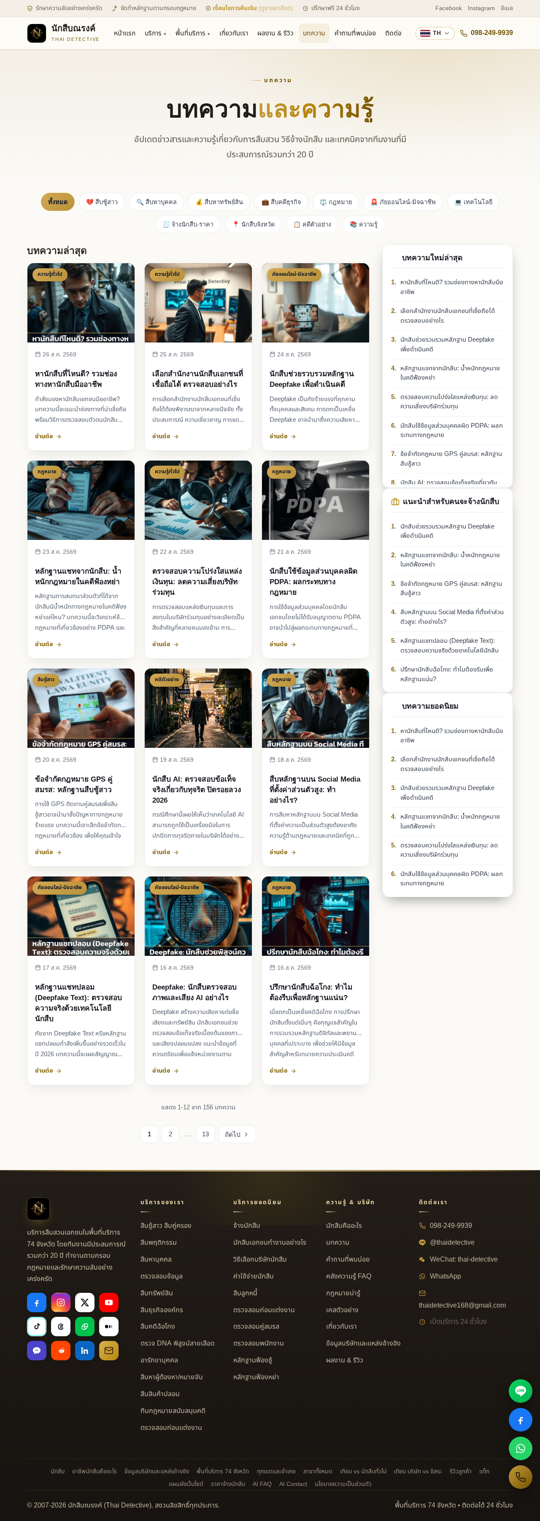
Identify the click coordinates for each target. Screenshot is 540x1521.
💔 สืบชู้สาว (102, 202)
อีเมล (507, 8)
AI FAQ (262, 1484)
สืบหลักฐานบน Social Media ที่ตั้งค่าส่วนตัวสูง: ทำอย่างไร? (315, 789)
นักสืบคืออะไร (344, 1226)
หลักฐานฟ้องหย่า (256, 1377)
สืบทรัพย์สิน (156, 1293)
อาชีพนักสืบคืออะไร (94, 1471)
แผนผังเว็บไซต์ (186, 1484)
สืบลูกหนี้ (245, 1293)
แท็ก (484, 1471)
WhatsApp (444, 1276)
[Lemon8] (84, 1326)
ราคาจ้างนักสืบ (228, 1484)
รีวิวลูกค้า (461, 1471)
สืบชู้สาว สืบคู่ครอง (166, 1226)
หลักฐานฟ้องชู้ (252, 1360)
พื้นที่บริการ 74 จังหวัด (223, 1471)
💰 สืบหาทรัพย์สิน (219, 202)
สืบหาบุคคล (156, 1259)
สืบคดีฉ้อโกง (157, 1326)
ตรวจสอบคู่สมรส (256, 1326)
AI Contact (293, 1484)
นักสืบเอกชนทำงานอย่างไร (269, 1243)
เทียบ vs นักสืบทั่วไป (363, 1471)
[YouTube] (109, 1302)
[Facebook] (36, 1302)
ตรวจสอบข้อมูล (161, 1276)
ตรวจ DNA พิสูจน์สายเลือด (177, 1343)
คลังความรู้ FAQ (348, 1276)
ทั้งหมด (58, 202)
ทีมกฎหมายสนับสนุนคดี (172, 1411)
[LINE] (520, 1391)
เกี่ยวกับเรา (233, 33)
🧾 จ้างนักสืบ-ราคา (187, 224)
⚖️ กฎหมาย (335, 202)
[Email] (109, 1350)
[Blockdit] (36, 1350)
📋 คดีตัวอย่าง (312, 224)
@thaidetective (451, 1243)
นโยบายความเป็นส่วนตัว (343, 1484)
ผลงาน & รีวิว (275, 33)
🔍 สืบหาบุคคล (156, 202)
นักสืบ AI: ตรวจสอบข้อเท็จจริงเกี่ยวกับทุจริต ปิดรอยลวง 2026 (196, 789)
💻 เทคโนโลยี (473, 202)
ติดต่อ (393, 33)
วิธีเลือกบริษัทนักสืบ (260, 1259)
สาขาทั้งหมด (317, 1471)
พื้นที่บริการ (190, 33)
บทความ (314, 33)
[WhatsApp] (520, 1448)
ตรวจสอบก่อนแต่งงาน (171, 1428)
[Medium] (109, 1326)
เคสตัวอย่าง (342, 1310)
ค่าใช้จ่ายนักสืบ (253, 1276)
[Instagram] (60, 1302)
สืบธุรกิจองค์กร (161, 1310)
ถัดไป (232, 1134)
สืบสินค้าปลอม (160, 1394)
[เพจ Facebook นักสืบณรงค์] (520, 1420)
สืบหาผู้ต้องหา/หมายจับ (171, 1377)
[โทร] (520, 1477)
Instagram (481, 8)
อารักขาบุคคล (159, 1360)
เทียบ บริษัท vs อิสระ (418, 1471)
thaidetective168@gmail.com (462, 1305)
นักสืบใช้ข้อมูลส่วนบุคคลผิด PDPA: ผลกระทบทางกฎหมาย (313, 581)
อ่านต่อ (44, 436)
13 (205, 1134)
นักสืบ (58, 1471)
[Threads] (60, 1326)
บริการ (153, 33)
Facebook (448, 8)
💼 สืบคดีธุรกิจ (281, 202)
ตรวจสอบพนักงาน (258, 1343)
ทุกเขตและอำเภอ (276, 1471)
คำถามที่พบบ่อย (355, 33)
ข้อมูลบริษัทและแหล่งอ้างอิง (363, 1343)
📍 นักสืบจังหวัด (253, 224)
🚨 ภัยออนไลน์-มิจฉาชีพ (403, 202)
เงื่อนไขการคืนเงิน (252, 8)
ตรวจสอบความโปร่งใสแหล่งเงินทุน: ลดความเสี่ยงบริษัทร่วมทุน (197, 581)
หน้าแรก (124, 33)
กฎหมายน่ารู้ (343, 1293)
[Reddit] (60, 1350)
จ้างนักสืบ (246, 1226)
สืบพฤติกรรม (158, 1243)
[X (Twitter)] (84, 1302)
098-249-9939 (492, 33)
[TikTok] (36, 1326)
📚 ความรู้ (364, 224)
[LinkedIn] (84, 1350)
